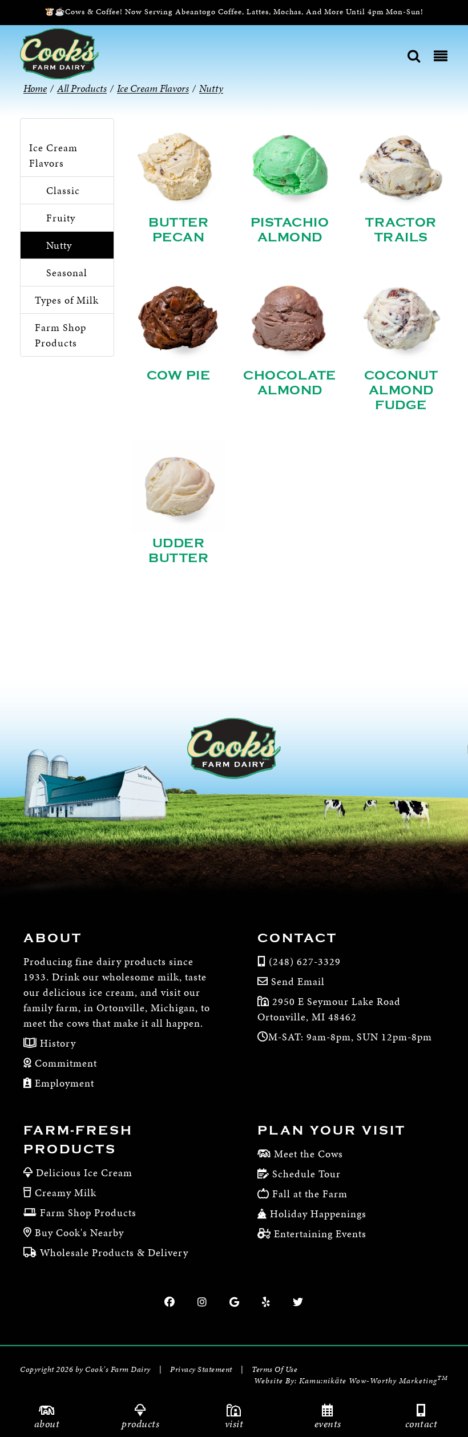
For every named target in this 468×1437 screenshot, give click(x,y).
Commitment (64, 1063)
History (56, 1043)
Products (140, 1423)
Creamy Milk (65, 1192)
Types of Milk (67, 300)
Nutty (59, 245)
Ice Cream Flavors (53, 155)
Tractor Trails (401, 230)
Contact (421, 1423)
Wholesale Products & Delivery (114, 1252)
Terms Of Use (274, 1369)
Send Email (298, 981)
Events (327, 1423)
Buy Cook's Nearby (79, 1232)
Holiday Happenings (318, 1213)
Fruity (60, 218)
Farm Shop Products (60, 335)
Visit (234, 1423)
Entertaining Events (320, 1233)
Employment (63, 1083)
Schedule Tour (306, 1173)
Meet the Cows (308, 1154)
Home (35, 88)
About (47, 1423)
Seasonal (66, 272)
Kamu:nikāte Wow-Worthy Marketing (373, 1380)
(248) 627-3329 (305, 961)
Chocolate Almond (289, 383)
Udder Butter (178, 551)
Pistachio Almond (290, 230)
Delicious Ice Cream (84, 1172)
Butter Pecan (178, 230)
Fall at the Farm (310, 1193)
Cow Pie (179, 375)
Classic (63, 190)
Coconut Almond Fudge (401, 390)
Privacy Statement (201, 1369)
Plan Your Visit (331, 1130)
